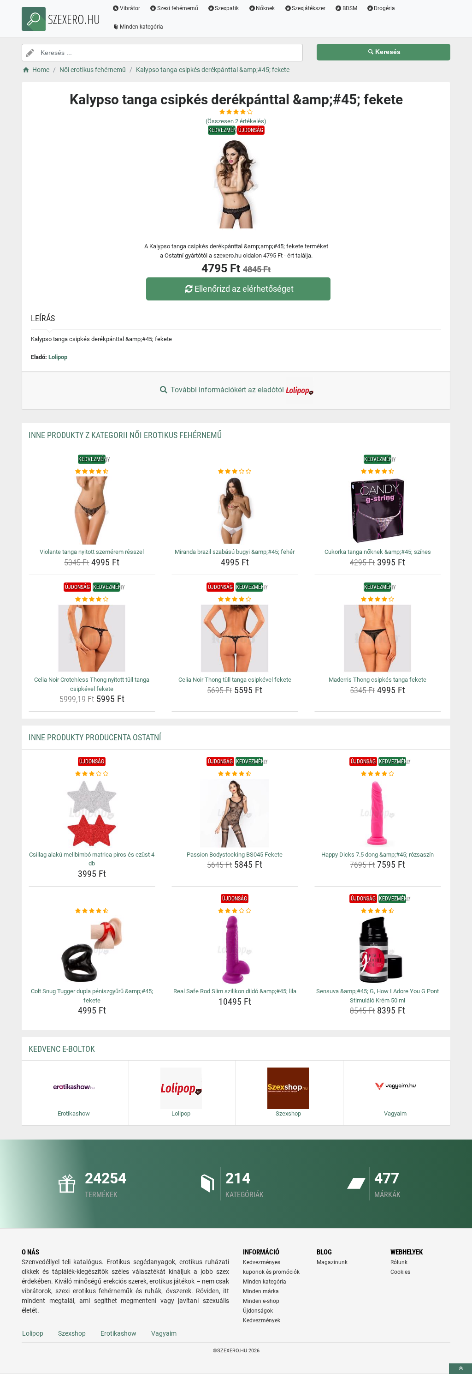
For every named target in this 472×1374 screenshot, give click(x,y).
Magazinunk (332, 1262)
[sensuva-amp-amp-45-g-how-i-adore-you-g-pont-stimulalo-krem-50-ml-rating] (378, 911)
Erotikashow (118, 1333)
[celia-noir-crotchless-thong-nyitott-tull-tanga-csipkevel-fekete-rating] (92, 599)
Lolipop (57, 357)
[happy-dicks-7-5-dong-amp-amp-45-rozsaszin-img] (378, 813)
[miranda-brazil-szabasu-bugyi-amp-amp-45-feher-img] (235, 510)
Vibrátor (130, 8)
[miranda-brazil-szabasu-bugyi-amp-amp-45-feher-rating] (235, 471)
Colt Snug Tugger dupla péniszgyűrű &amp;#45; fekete (92, 996)
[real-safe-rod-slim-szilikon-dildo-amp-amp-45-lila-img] (235, 949)
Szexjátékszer (308, 8)
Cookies (400, 1272)
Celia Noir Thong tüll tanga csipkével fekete (234, 679)
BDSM (349, 8)
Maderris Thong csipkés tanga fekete (377, 679)
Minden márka (261, 1291)
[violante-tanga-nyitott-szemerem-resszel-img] (92, 510)
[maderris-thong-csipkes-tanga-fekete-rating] (378, 599)
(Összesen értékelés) (236, 121)
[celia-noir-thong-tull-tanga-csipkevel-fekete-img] (235, 638)
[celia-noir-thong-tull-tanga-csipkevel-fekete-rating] (235, 599)
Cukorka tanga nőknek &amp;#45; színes (377, 551)
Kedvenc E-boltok (62, 1049)
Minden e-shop (261, 1301)
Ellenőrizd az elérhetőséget (244, 289)
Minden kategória (141, 27)
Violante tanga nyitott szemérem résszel (92, 551)
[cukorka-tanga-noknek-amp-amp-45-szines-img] (378, 510)
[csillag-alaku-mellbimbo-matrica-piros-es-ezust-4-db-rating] (92, 774)
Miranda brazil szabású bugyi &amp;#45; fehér (235, 551)
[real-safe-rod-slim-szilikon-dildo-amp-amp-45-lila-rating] (235, 911)
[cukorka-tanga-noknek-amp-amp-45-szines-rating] (378, 471)
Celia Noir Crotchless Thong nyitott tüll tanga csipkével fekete (91, 684)
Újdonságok (258, 1311)
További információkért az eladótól (227, 389)
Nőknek (265, 8)
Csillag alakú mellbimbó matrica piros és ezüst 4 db (91, 859)
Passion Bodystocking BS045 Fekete (235, 854)
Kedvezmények (261, 1320)
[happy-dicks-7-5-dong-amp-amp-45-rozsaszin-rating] (378, 774)
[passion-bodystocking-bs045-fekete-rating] (235, 774)
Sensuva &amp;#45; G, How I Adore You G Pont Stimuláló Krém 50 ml (377, 996)
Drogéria (384, 8)
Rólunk (398, 1262)
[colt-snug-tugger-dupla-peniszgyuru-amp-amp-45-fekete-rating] (92, 911)
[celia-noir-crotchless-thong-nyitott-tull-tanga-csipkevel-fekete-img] (92, 638)
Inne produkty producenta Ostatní (95, 737)
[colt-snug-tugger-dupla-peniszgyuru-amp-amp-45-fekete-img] (92, 949)
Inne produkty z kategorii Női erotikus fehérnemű (125, 435)
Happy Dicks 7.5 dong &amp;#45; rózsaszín (377, 854)
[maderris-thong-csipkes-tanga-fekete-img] (378, 638)
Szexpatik (227, 8)
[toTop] (460, 1368)
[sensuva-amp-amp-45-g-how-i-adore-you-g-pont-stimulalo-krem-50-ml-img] (378, 949)
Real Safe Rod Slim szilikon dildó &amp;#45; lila (234, 991)
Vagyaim (164, 1333)
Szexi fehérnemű (177, 8)
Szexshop (72, 1333)
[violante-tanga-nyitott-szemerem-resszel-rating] (92, 471)
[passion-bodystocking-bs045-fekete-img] (235, 813)
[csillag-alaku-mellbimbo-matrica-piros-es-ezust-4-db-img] (92, 813)
